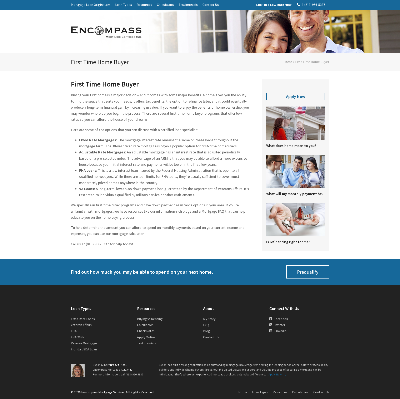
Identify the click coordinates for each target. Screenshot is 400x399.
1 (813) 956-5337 (313, 5)
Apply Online (146, 337)
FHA (74, 331)
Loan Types (260, 392)
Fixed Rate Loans (83, 319)
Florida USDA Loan (84, 349)
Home (288, 62)
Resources (280, 392)
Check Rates (146, 331)
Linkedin (280, 331)
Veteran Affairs (81, 325)
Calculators (145, 325)
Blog (206, 331)
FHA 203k (77, 337)
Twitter (279, 325)
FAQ (206, 325)
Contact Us (211, 337)
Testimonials (146, 343)
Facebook (281, 319)
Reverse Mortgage (84, 343)
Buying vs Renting (150, 319)
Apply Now (295, 96)
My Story (209, 319)
